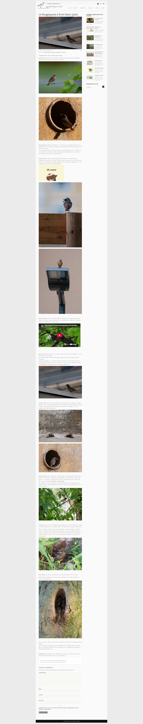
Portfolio (74, 8)
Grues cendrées (98, 60)
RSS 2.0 (62, 662)
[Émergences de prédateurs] (90, 37)
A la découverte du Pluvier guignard (99, 52)
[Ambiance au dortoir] (90, 29)
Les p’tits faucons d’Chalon (99, 19)
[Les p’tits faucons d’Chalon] (90, 20)
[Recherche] (103, 87)
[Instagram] (101, 3)
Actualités (90, 8)
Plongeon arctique (99, 75)
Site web (41, 700)
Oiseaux (64, 52)
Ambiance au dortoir (98, 28)
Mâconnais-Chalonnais (50, 52)
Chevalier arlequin (99, 68)
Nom (40, 689)
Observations (82, 8)
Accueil (70, 8)
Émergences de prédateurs (98, 36)
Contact (102, 8)
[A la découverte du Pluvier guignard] (90, 54)
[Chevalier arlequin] (90, 70)
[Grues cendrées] (90, 62)
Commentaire (42, 672)
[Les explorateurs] (90, 46)
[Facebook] (98, 4)
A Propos (97, 8)
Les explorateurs (99, 44)
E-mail (41, 694)
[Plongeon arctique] (90, 77)
